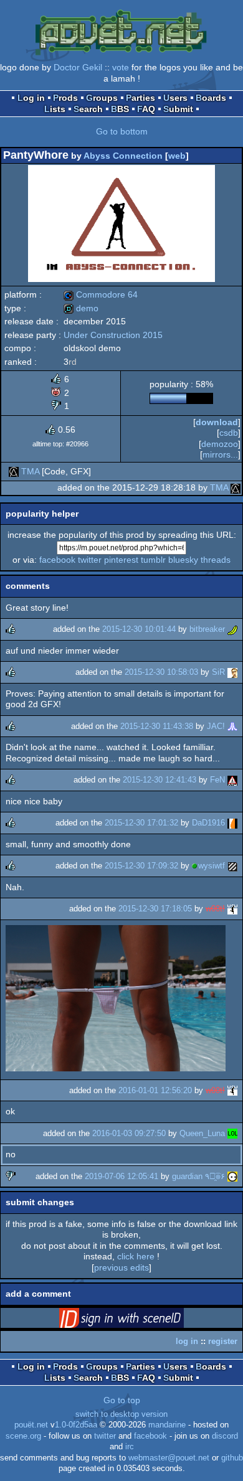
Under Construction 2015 (113, 335)
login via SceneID (141, 1320)
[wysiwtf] (232, 865)
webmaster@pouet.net (168, 1458)
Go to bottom (122, 131)
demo (81, 308)
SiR (218, 672)
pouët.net (31, 1425)
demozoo (219, 444)
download (217, 422)
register (222, 1341)
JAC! (216, 726)
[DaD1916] (232, 822)
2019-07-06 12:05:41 (121, 1176)
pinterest (121, 560)
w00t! (215, 908)
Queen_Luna (202, 1133)
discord (225, 1436)
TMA (30, 471)
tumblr (153, 560)
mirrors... (220, 454)
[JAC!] (232, 726)
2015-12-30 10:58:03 (161, 672)
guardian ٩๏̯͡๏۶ (198, 1176)
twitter (90, 560)
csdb (228, 433)
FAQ (146, 109)
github (232, 1458)
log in (187, 1341)
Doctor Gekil (78, 67)
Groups (102, 98)
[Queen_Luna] (232, 1133)
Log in (31, 98)
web (177, 156)
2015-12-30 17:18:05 (155, 908)
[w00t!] (232, 908)
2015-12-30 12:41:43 (159, 779)
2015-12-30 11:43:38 (156, 726)
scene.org (23, 1436)
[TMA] (14, 471)
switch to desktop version (121, 1414)
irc (129, 1446)
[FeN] (232, 779)
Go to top (121, 1400)
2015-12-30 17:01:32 (141, 822)
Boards (211, 98)
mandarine (167, 1425)
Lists (54, 109)
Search (88, 109)
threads (216, 560)
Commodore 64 (101, 294)
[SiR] (232, 672)
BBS (120, 109)
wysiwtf (211, 865)
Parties (140, 98)
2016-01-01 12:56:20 (155, 1090)
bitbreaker (207, 629)
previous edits (121, 1267)
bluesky (183, 560)
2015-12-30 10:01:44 (139, 629)
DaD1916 (208, 822)
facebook (57, 560)
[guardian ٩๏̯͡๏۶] (232, 1176)
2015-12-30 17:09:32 (141, 865)
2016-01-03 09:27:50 (129, 1133)
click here (136, 1256)
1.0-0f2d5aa (76, 1425)
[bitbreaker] (232, 629)
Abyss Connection (123, 156)
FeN (217, 779)
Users (175, 98)
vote (120, 67)
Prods (65, 98)
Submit (178, 109)
